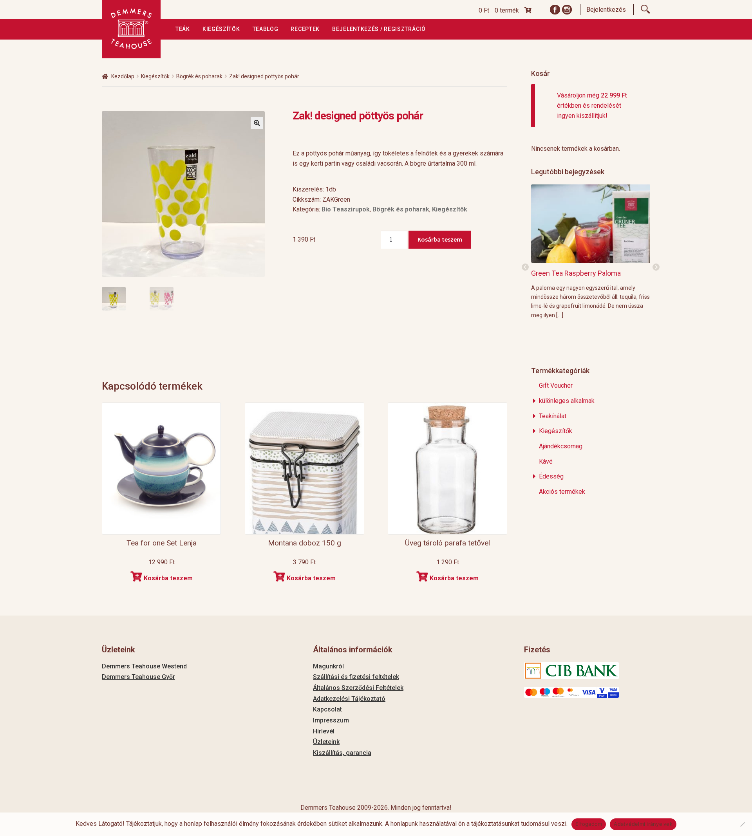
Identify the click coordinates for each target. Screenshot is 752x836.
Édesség (551, 476)
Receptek (305, 29)
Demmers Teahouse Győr (138, 677)
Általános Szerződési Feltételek (358, 688)
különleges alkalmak (567, 400)
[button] (257, 123)
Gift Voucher (556, 385)
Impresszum (331, 720)
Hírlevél (323, 731)
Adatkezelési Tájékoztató (349, 698)
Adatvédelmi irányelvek (643, 824)
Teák (182, 29)
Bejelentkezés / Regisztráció (379, 29)
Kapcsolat (327, 709)
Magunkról (328, 666)
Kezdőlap (122, 76)
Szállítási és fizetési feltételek (356, 677)
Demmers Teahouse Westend (144, 666)
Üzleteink (326, 742)
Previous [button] (525, 267)
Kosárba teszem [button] (168, 578)
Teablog (265, 29)
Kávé (546, 461)
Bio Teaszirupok (346, 209)
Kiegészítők (221, 29)
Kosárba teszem (440, 239)
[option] (591, 251)
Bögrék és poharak (199, 76)
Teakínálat (552, 416)
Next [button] (656, 267)
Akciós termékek (562, 491)
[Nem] (742, 824)
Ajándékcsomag (560, 446)
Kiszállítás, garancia (342, 753)
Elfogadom (588, 824)
